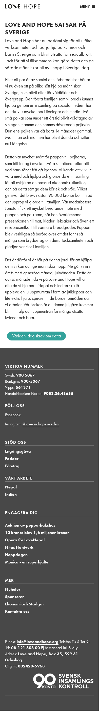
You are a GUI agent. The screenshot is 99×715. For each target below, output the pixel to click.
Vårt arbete (18, 478)
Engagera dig (21, 512)
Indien (11, 494)
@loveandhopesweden (41, 424)
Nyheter (12, 589)
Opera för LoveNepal (25, 540)
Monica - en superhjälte (26, 562)
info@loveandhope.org (37, 641)
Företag (12, 466)
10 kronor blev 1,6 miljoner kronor (37, 532)
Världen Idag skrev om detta (36, 336)
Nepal (11, 487)
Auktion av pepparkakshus (30, 525)
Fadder (11, 458)
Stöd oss (15, 442)
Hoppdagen (16, 554)
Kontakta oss (17, 611)
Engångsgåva (18, 451)
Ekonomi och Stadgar (24, 604)
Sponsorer (14, 596)
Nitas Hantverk (19, 547)
